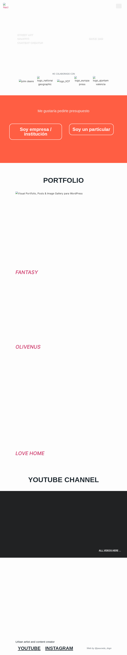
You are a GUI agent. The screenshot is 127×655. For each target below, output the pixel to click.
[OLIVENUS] (63, 340)
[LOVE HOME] (63, 447)
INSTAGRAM (59, 648)
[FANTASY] (63, 266)
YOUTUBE (29, 648)
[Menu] (119, 6)
